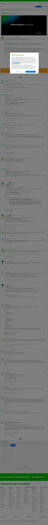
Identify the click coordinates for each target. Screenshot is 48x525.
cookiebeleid (15, 66)
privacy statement (22, 66)
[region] (24, 63)
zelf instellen (31, 68)
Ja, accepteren (30, 71)
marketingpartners (16, 62)
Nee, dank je (18, 71)
